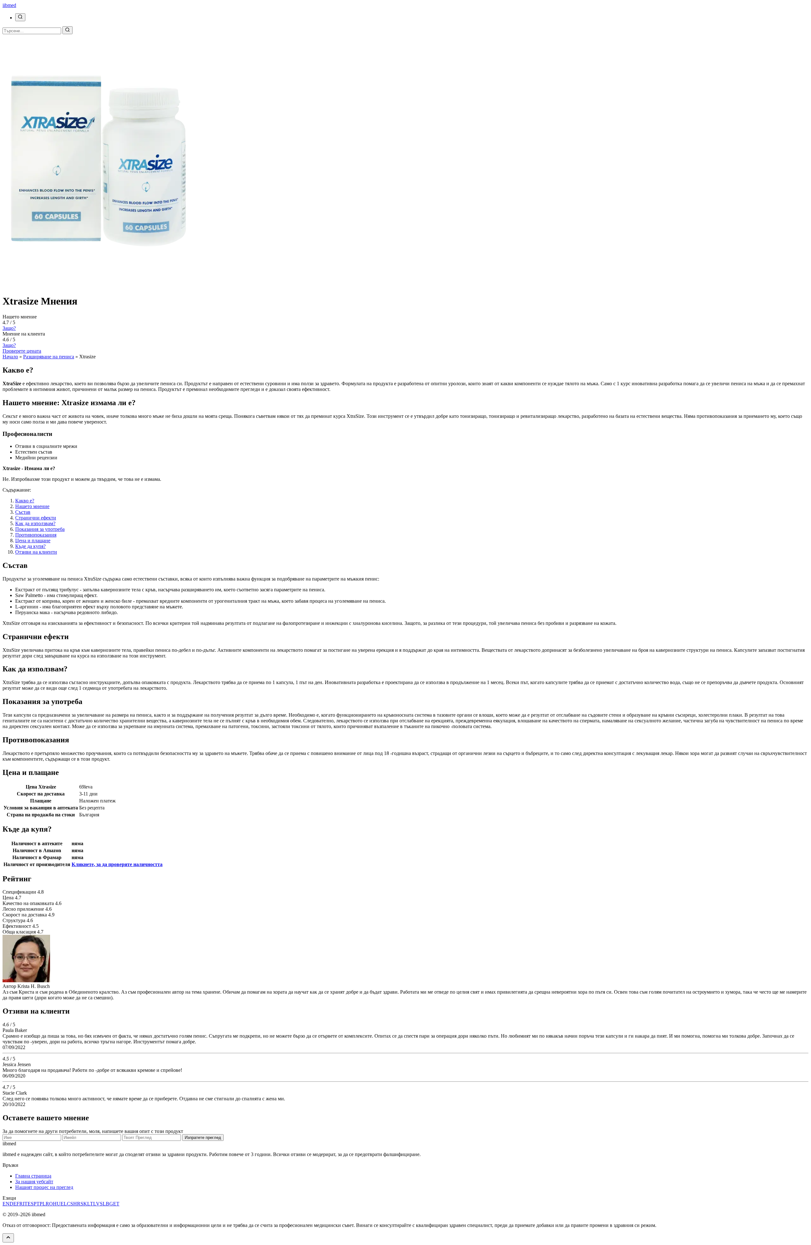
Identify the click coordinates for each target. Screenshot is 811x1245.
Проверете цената (22, 351)
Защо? (9, 328)
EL (64, 1203)
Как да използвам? (35, 523)
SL (103, 1203)
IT (25, 1203)
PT (37, 1203)
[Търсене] (20, 17)
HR (76, 1203)
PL (43, 1203)
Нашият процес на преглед (44, 1187)
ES (31, 1203)
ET (116, 1203)
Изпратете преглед (203, 1137)
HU (57, 1203)
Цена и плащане (32, 540)
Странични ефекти (35, 517)
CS (70, 1203)
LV (96, 1203)
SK (83, 1203)
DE (13, 1203)
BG (109, 1203)
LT (90, 1203)
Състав (22, 512)
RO (49, 1203)
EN (6, 1203)
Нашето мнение (32, 506)
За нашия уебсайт (34, 1181)
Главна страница (33, 1176)
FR (19, 1203)
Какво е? (24, 500)
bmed (9, 5)
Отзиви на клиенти (36, 552)
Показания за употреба (40, 529)
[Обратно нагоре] (8, 1237)
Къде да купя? (30, 546)
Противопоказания (35, 535)
